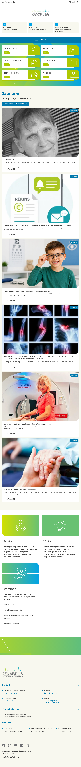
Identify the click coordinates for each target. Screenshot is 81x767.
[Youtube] (15, 745)
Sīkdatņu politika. (8, 753)
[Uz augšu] (41, 672)
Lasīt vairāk (10, 169)
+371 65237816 (11, 693)
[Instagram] (9, 745)
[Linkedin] (21, 745)
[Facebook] (3, 745)
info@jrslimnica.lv (51, 693)
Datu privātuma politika (13, 731)
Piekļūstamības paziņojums (41, 728)
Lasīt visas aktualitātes (14, 104)
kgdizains (14, 757)
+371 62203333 (11, 701)
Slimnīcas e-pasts (64, 728)
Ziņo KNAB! (8, 728)
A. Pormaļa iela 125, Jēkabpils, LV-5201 (52, 702)
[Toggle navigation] (40, 40)
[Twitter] (28, 745)
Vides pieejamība (64, 731)
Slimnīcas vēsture (37, 731)
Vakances (7, 734)
